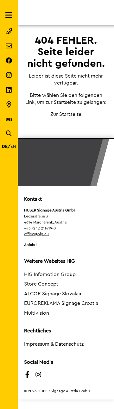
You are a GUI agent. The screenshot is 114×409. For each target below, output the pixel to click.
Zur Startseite (65, 114)
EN (13, 146)
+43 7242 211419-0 (40, 228)
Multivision (36, 313)
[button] (11, 397)
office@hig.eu (36, 234)
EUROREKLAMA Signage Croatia (61, 303)
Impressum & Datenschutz (54, 344)
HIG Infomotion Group (50, 274)
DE (5, 146)
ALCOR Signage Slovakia (52, 293)
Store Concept (41, 283)
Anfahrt (30, 245)
